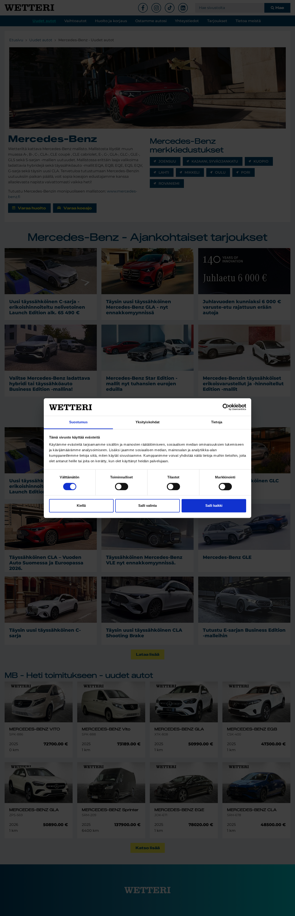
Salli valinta (147, 506)
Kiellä (81, 506)
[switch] (121, 486)
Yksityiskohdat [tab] (147, 422)
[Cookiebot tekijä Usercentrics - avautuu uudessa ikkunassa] (226, 406)
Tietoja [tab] (216, 422)
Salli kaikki (213, 506)
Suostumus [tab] (78, 422)
